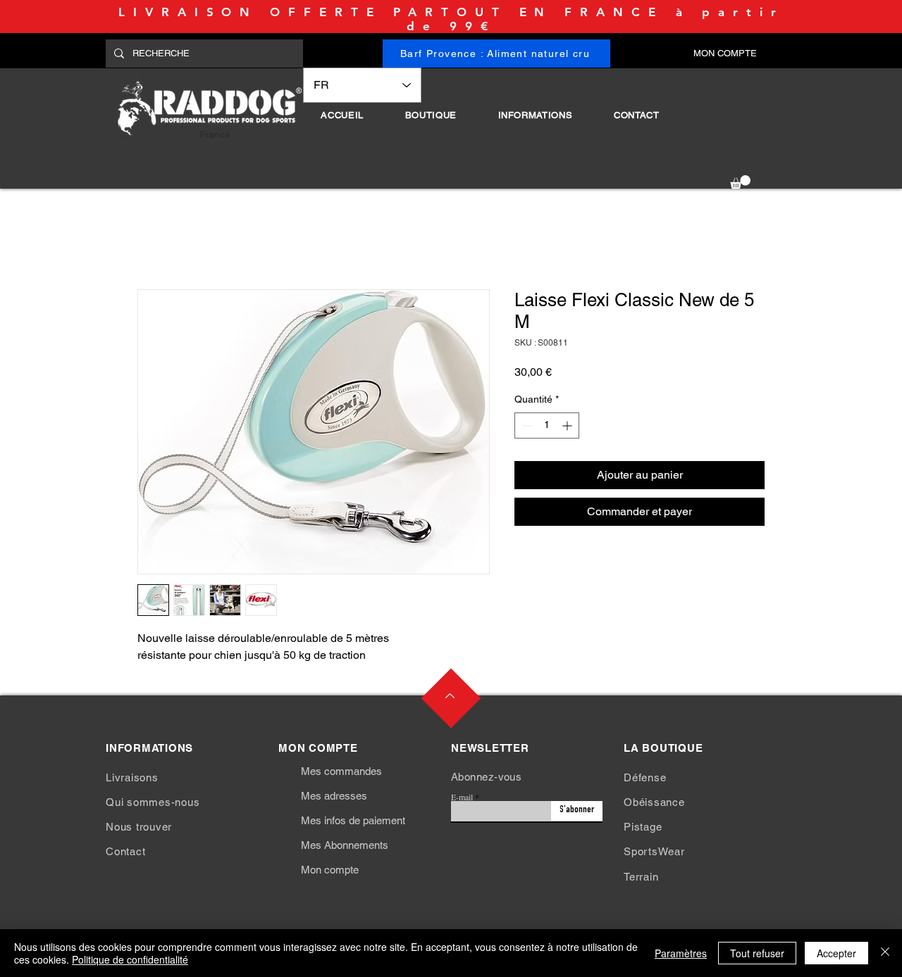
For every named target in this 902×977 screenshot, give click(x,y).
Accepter (836, 953)
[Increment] (568, 425)
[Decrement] (525, 425)
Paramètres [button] (681, 953)
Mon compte (330, 870)
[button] (430, 115)
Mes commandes (341, 771)
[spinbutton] (547, 425)
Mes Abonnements (344, 845)
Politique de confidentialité (130, 959)
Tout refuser (757, 953)
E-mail (462, 797)
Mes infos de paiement (353, 820)
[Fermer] (885, 953)
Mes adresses (334, 796)
